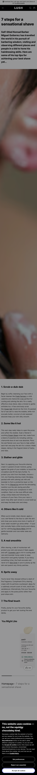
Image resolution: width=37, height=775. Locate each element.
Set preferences (18, 759)
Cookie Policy (14, 753)
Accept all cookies (18, 771)
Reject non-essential (18, 765)
